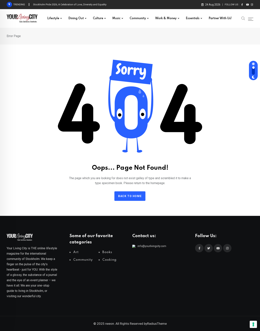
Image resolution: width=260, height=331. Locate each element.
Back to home (130, 196)
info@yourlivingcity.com (152, 246)
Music (116, 18)
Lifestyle (53, 18)
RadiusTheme (157, 323)
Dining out (76, 18)
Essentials (192, 18)
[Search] (243, 18)
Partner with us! (220, 18)
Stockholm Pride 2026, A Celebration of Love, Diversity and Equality (69, 4)
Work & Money (166, 18)
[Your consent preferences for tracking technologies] (253, 324)
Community (138, 18)
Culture (98, 18)
